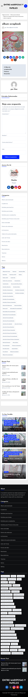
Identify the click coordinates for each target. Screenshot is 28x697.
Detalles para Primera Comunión (11, 218)
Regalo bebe (15, 348)
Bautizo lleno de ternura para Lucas (11, 663)
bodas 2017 (5, 277)
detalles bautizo (7, 286)
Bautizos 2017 (13, 274)
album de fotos (6, 271)
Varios (3, 257)
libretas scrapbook (7, 323)
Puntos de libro (6, 241)
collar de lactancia (7, 280)
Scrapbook (5, 351)
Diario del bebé (6, 222)
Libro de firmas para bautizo (10, 333)
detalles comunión (19, 290)
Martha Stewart (6, 342)
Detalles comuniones (8, 290)
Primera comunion (16, 345)
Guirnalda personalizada (16, 308)
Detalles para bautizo (7, 207)
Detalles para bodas (7, 211)
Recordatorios (6, 249)
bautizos (5, 274)
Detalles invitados (19, 293)
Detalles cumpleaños (8, 293)
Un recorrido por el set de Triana (11, 386)
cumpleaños (6, 283)
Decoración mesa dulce (16, 283)
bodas (20, 274)
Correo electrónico (7, 142)
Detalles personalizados (8, 299)
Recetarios (5, 245)
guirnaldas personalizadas (9, 311)
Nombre (4, 135)
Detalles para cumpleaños (9, 215)
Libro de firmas (6, 238)
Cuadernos (5, 203)
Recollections (6, 348)
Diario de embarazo (7, 305)
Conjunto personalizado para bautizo (11, 668)
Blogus (22, 692)
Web (3, 149)
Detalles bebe (16, 286)
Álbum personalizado (7, 199)
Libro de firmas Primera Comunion (11, 339)
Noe (8, 27)
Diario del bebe (18, 305)
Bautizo (14, 271)
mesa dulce (15, 342)
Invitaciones (5, 230)
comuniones (17, 280)
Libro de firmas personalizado (10, 336)
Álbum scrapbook (14, 351)
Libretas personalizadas (8, 320)
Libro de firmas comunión (9, 330)
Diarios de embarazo (7, 226)
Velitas (3, 260)
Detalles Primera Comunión (9, 302)
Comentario (5, 114)
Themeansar (14, 694)
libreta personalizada (8, 317)
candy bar (13, 277)
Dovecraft (5, 308)
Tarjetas (4, 253)
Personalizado (6, 345)
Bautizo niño (22, 271)
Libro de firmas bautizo (8, 327)
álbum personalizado (8, 354)
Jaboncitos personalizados (9, 234)
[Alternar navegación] (2, 6)
